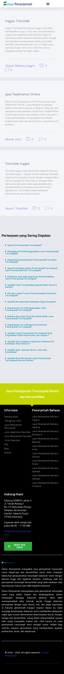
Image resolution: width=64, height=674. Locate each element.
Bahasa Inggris (25, 66)
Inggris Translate (17, 21)
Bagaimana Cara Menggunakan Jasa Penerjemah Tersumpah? (25, 309)
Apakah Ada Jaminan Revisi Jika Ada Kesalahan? (26, 351)
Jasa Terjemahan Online (22, 94)
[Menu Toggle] (48, 3)
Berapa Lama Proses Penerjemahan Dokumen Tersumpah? (30, 294)
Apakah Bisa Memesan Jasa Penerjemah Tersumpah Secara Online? (28, 359)
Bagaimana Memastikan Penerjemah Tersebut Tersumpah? (30, 261)
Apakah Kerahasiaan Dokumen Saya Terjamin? (31, 302)
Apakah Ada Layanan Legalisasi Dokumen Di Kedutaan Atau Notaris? (29, 342)
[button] (32, 245)
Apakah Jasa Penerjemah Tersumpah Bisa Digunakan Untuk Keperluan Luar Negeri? (28, 334)
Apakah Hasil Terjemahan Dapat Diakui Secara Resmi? (31, 286)
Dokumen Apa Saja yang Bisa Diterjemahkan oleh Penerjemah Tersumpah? (29, 277)
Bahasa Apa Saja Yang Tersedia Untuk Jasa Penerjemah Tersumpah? (29, 317)
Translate (21, 208)
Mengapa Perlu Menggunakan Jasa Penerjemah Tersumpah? (32, 252)
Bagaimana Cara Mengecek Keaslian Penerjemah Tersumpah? (26, 326)
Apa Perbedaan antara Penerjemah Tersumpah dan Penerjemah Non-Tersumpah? (31, 269)
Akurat (9, 66)
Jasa (18, 139)
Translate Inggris (17, 163)
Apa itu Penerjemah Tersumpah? (24, 245)
